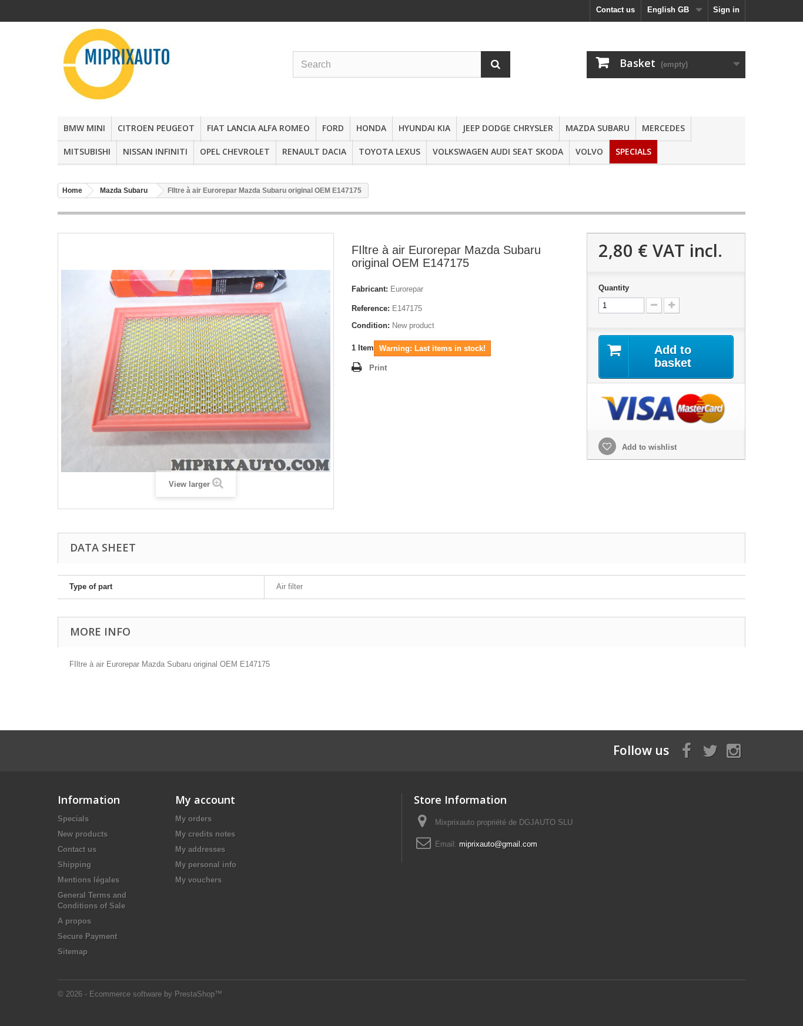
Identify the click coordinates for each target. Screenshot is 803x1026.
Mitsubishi (87, 151)
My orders (193, 818)
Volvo (589, 151)
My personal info (205, 864)
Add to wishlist (648, 447)
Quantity (613, 287)
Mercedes (663, 127)
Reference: (371, 308)
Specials (633, 151)
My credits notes (205, 834)
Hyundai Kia (424, 127)
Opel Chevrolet (235, 151)
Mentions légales (88, 879)
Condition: (371, 325)
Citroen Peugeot (156, 127)
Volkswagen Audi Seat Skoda (498, 151)
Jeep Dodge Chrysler (508, 127)
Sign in (726, 9)
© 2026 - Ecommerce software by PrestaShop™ (140, 994)
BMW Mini (84, 127)
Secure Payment (87, 936)
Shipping (74, 864)
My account (205, 800)
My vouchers (198, 879)
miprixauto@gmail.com (498, 844)
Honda (371, 127)
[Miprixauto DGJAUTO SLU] (166, 64)
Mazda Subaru (598, 127)
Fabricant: (370, 289)
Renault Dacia (314, 151)
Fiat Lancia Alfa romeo (258, 127)
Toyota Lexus (389, 151)
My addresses (200, 849)
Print (378, 367)
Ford (333, 127)
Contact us (615, 9)
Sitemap (73, 951)
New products (83, 834)
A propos (74, 921)
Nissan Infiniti (155, 151)
